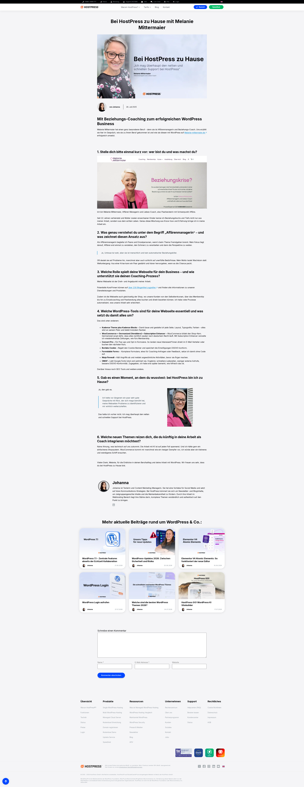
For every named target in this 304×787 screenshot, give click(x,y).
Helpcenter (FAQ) (194, 708)
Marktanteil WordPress (138, 717)
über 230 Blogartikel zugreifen (142, 287)
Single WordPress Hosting (113, 708)
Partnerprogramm (172, 717)
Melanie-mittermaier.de (195, 132)
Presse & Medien (136, 727)
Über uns (168, 713)
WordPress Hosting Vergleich (141, 713)
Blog (157, 7)
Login (83, 732)
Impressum (212, 717)
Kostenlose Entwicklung (112, 722)
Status (83, 722)
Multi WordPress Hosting (112, 713)
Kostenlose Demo (109, 732)
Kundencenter (192, 717)
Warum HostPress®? (88, 708)
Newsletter (134, 732)
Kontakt (166, 7)
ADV (131, 742)
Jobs (167, 737)
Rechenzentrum (171, 708)
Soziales (168, 727)
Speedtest (107, 742)
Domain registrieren (110, 727)
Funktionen (85, 713)
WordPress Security (137, 722)
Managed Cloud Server (112, 717)
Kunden (168, 722)
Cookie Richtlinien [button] (214, 708)
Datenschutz (212, 713)
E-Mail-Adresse (142, 662)
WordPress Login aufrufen (95, 602)
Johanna (90, 565)
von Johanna (114, 107)
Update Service (109, 737)
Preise (83, 727)
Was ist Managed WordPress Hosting (144, 708)
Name (100, 662)
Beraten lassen (193, 713)
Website (175, 662)
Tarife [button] (146, 7)
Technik (84, 717)
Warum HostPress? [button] (129, 7)
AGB (209, 722)
